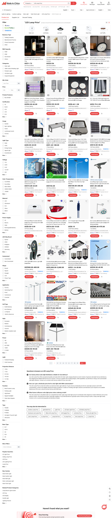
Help (81, 10)
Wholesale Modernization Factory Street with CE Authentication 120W (34, 181)
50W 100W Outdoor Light (33, 262)
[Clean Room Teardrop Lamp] (89, 29)
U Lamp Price (44, 416)
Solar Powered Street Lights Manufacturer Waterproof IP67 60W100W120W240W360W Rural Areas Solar (78, 263)
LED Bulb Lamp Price (84, 409)
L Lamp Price (90, 416)
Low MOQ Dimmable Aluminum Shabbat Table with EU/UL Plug (34, 59)
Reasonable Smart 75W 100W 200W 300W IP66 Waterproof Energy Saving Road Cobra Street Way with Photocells (77, 141)
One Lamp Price (79, 416)
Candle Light (5, 498)
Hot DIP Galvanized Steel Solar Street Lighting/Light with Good (34, 305)
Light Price (57, 409)
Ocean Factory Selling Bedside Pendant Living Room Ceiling (77, 304)
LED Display (5, 495)
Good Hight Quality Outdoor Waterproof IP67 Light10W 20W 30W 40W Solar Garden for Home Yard (100, 182)
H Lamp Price (67, 416)
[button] (107, 29)
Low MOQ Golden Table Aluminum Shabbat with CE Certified (55, 59)
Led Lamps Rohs (36, 6)
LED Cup (4, 493)
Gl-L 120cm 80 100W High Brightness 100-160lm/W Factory (100, 99)
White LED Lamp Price (51, 413)
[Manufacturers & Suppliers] (11, 3)
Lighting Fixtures (6, 500)
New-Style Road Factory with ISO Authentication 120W (55, 181)
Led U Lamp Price (32, 416)
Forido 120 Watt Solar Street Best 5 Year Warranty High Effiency (78, 181)
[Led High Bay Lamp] (60, 29)
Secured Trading (27, 17)
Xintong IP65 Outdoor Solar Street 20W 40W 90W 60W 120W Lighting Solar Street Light (99, 264)
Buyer (72, 10)
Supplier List (15, 17)
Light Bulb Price (47, 409)
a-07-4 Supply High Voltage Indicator (76, 221)
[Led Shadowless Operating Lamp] (46, 29)
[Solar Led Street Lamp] (32, 29)
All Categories (7, 10)
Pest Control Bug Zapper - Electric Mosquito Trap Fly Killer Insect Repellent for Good (35, 100)
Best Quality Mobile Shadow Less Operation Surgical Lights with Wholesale (99, 222)
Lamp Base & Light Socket (9, 490)
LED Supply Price (65, 413)
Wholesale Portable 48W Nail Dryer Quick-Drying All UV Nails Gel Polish (34, 222)
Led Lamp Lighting (45, 6)
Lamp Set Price (56, 416)
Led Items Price (78, 413)
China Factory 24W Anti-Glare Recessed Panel (77, 99)
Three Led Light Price (91, 413)
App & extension (90, 10)
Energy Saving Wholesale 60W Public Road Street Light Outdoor (55, 100)
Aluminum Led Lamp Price (34, 413)
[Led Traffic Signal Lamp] (103, 29)
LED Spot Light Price (69, 409)
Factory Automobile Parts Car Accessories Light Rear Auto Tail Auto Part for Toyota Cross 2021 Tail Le (56, 222)
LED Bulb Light (54, 6)
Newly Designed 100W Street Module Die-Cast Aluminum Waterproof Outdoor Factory (100, 140)
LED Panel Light (61, 6)
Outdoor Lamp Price (33, 409)
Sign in (108, 4)
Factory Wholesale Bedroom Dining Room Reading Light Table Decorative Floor (34, 344)
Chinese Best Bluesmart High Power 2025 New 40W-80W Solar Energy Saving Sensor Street (55, 346)
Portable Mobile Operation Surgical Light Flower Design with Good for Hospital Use (56, 263)
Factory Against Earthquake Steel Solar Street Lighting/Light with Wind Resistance (100, 305)
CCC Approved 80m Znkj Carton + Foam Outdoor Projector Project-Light (78, 59)
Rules (109, 10)
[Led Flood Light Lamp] (75, 29)
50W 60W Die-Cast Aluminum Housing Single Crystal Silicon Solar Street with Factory (56, 304)
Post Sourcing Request (84, 516)
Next (82, 363)
